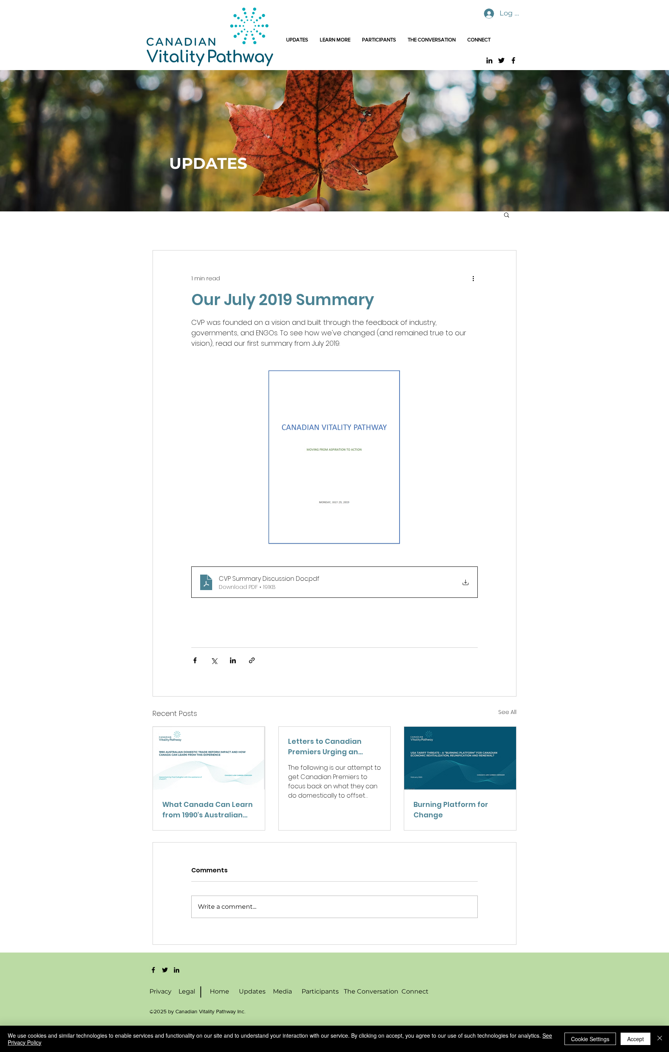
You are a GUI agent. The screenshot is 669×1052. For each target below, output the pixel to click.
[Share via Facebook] (195, 660)
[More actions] (473, 278)
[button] (506, 214)
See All (507, 712)
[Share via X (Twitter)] (214, 660)
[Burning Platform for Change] (460, 758)
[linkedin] (176, 970)
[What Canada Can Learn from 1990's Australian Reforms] (209, 758)
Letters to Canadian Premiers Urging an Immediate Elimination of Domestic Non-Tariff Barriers (334, 746)
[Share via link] (252, 660)
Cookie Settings (590, 1039)
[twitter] (165, 970)
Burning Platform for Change (450, 810)
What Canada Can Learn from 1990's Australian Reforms (207, 810)
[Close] (659, 1039)
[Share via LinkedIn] (233, 660)
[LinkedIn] (489, 60)
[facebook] (153, 970)
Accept (635, 1039)
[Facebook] (513, 60)
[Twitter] (501, 60)
